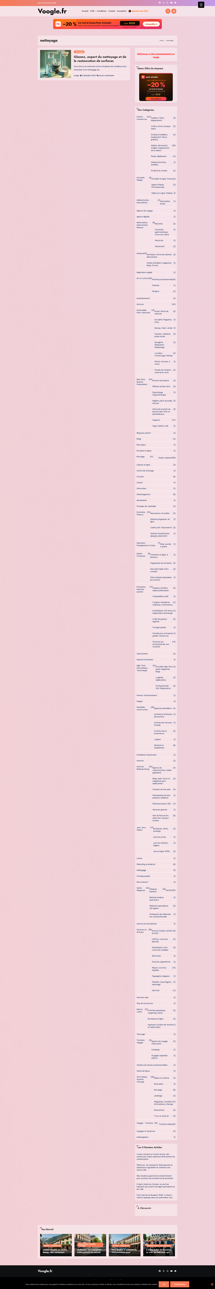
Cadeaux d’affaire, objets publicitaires (161, 589)
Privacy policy (179, 1284)
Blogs (139, 439)
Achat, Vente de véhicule (161, 312)
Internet (140, 761)
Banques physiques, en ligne (160, 520)
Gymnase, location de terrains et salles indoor (160, 1026)
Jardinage (158, 1096)
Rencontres (159, 1110)
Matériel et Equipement (159, 746)
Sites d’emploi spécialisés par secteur (161, 578)
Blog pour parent (144, 433)
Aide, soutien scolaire (165, 545)
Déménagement (143, 494)
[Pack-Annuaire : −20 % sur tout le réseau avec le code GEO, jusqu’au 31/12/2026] (107, 24)
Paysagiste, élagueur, (161, 976)
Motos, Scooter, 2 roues (162, 362)
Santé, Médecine (141, 889)
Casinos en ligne (143, 465)
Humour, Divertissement (147, 695)
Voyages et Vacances (146, 1131)
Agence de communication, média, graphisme (162, 770)
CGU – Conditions (98, 11)
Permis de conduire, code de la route (163, 371)
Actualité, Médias (141, 179)
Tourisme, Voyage (141, 1041)
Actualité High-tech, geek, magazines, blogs (164, 669)
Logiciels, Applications (161, 678)
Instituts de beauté (160, 380)
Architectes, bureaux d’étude (163, 723)
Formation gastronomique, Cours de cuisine (162, 232)
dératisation (142, 500)
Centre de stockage (145, 471)
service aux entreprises (147, 924)
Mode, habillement (158, 156)
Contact (111, 11)
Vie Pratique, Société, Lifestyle (142, 1079)
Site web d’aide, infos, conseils (159, 570)
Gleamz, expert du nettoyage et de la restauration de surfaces (100, 59)
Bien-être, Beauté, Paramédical (142, 382)
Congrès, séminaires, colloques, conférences (163, 603)
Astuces (140, 304)
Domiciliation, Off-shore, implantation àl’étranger (163, 612)
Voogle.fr (52, 11)
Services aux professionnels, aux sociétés (161, 644)
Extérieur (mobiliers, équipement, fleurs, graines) (159, 137)
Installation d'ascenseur (147, 755)
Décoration (141, 488)
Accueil (85, 11)
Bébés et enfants (161, 1078)
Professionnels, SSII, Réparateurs (163, 687)
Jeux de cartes (159, 837)
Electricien (156, 956)
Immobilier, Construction (142, 708)
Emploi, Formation (141, 554)
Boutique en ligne (144, 451)
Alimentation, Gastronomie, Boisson (142, 225)
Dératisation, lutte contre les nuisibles (160, 948)
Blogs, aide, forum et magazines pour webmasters (161, 781)
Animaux (140, 253)
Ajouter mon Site (138, 11)
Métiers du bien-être (161, 386)
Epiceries (159, 224)
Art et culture (142, 278)
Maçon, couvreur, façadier (159, 969)
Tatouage (141, 1034)
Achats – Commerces (142, 118)
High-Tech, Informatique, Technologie (142, 668)
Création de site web (161, 789)
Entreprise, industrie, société (141, 589)
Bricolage (141, 456)
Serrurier (156, 990)
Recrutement (142, 882)
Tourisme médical (166, 1124)
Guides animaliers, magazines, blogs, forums (159, 264)
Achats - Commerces (52, 1246)
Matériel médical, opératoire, (156, 898)
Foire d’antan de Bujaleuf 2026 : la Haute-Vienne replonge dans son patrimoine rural (154, 1196)
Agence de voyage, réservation (159, 1042)
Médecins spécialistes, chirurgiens (158, 907)
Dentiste (169, 890)
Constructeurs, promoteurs (160, 732)
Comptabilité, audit (160, 596)
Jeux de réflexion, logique (160, 844)
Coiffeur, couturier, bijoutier (160, 940)
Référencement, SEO (162, 804)
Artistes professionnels (162, 279)
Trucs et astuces (161, 1116)
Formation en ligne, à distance (159, 556)
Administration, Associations (143, 201)
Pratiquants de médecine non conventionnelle (160, 915)
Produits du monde (159, 170)
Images (140, 701)
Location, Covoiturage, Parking (163, 354)
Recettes (159, 240)
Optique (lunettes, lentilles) (158, 163)
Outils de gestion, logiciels (160, 620)
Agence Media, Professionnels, (158, 186)
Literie (139, 858)
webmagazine (142, 1137)
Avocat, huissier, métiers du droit (162, 932)
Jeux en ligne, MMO (161, 851)
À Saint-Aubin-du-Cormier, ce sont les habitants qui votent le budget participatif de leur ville (156, 1186)
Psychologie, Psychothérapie (159, 393)
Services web (142, 997)
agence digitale (143, 217)
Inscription (122, 11)
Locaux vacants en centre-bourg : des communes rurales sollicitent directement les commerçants (156, 1156)
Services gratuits (160, 810)
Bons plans (141, 445)
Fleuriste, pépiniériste (161, 962)
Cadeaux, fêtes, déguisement (157, 119)
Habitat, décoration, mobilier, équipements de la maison (160, 148)
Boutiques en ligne (155, 1019)
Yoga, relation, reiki (160, 426)
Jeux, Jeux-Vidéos (141, 828)
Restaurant (160, 246)
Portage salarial (159, 627)
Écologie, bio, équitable (146, 506)
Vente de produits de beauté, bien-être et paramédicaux (161, 411)
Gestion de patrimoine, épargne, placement (160, 534)
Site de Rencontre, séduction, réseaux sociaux (161, 818)
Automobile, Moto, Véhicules (143, 311)
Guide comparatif (165, 458)
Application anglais (144, 272)
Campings (155, 1049)
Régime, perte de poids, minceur (162, 402)
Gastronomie (142, 654)
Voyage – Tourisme (145, 1123)
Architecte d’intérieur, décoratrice (163, 715)
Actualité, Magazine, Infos (163, 321)
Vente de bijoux (143, 1071)
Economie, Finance (141, 513)
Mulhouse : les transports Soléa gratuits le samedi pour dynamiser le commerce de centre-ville (155, 1167)
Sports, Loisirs (140, 1010)
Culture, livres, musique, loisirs (161, 127)
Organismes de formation (161, 563)
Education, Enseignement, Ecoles (146, 544)
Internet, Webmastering (143, 767)
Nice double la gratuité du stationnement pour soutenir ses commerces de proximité (155, 1177)
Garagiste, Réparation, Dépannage (159, 344)
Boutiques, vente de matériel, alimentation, (159, 255)
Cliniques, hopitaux (153, 890)
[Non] (212, 1284)
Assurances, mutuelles (159, 513)
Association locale (165, 202)
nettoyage (79, 52)
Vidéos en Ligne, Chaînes (162, 193)
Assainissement (143, 298)
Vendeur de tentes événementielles (152, 1065)
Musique (155, 291)
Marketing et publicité (146, 864)
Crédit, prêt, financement (161, 527)
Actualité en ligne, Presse (162, 179)
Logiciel (157, 739)
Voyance (156, 420)
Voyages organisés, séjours (159, 1056)
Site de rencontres (145, 1003)
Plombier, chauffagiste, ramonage (162, 983)
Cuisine (140, 482)
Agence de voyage (145, 211)
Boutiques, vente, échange (160, 829)
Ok (164, 1284)
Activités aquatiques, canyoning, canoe (157, 1011)
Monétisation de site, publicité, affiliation (162, 796)
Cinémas (155, 285)
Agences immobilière (163, 708)
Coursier (140, 476)
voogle (76, 76)
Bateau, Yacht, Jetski (163, 328)
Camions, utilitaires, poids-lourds (163, 335)
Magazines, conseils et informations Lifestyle (163, 1103)
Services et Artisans (142, 930)
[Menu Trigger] (201, 5)
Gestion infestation (145, 659)
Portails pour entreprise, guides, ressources (163, 634)
